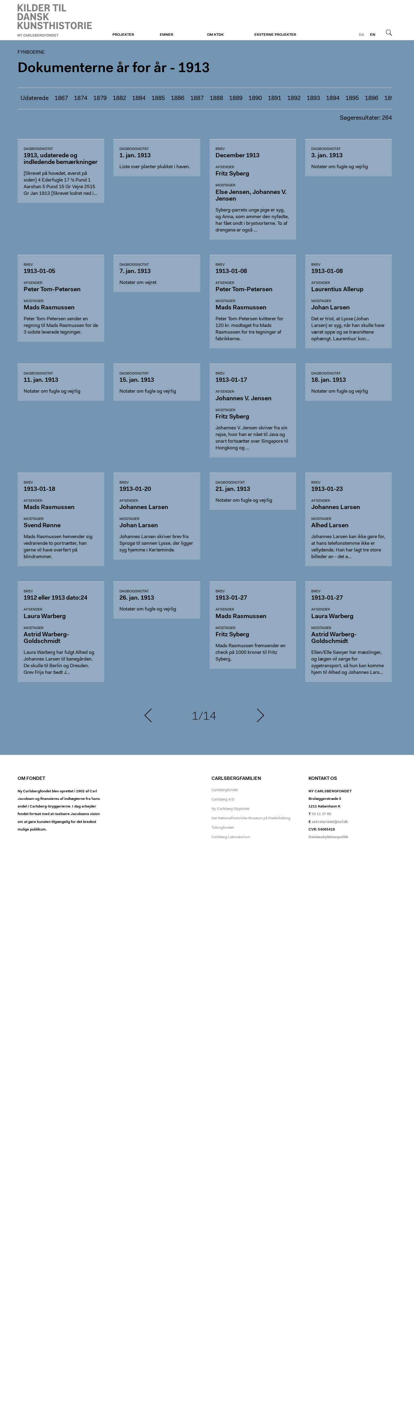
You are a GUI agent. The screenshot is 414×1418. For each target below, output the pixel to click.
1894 (332, 98)
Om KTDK (215, 35)
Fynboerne (55, 20)
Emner (166, 35)
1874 (80, 98)
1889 (235, 98)
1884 (138, 98)
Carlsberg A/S (223, 799)
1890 (255, 98)
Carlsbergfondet (225, 790)
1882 (119, 98)
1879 (100, 98)
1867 (61, 98)
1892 (294, 98)
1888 (216, 98)
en (372, 35)
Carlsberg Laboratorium (231, 837)
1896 (371, 98)
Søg (388, 32)
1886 (177, 98)
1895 (352, 98)
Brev (220, 149)
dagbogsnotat (38, 149)
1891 (274, 98)
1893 (313, 98)
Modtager (225, 185)
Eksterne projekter (275, 35)
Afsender (224, 167)
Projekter (123, 35)
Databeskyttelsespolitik (328, 837)
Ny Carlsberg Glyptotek (230, 809)
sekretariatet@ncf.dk (330, 822)
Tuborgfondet (223, 828)
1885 (158, 98)
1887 (197, 98)
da (361, 35)
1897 (391, 98)
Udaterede (34, 98)
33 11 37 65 (321, 814)
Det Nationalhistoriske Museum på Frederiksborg (251, 818)
